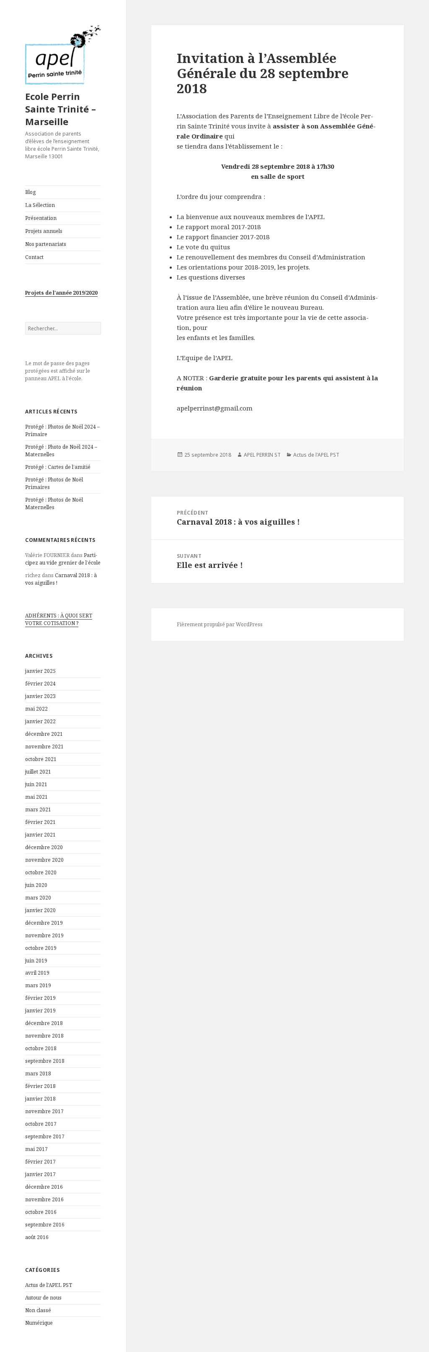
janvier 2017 (40, 1174)
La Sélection (40, 205)
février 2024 (40, 683)
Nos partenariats (45, 244)
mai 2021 (36, 796)
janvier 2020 (40, 910)
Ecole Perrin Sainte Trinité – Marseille (60, 109)
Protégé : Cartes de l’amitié (57, 467)
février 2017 (40, 1161)
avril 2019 (37, 972)
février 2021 (40, 822)
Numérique (39, 1322)
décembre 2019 (44, 922)
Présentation (41, 218)
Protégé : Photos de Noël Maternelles (54, 503)
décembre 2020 (44, 847)
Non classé (38, 1310)
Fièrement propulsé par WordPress (220, 624)
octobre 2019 (41, 948)
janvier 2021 (40, 834)
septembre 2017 (45, 1136)
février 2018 (40, 1086)
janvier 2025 (40, 671)
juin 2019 (36, 960)
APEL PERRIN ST (262, 454)
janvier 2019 (40, 1010)
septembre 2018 (45, 1060)
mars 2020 (38, 897)
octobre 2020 (41, 872)
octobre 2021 (41, 759)
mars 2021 (38, 809)
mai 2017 (36, 1149)
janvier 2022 (40, 721)
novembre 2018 (44, 1035)
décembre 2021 (44, 733)
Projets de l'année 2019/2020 (61, 292)
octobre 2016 (41, 1212)
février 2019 (40, 998)
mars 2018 (38, 1073)
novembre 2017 (44, 1111)
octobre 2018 (41, 1048)
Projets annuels (43, 231)
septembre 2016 (45, 1224)
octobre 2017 (41, 1123)
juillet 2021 (38, 771)
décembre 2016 (44, 1186)
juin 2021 (36, 784)
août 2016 (37, 1237)
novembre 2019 (44, 935)
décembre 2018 (44, 1023)
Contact (34, 257)
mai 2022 (36, 708)
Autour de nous (43, 1297)
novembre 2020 (44, 859)
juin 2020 (36, 885)
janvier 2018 (40, 1098)
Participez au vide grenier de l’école (63, 559)
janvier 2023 (40, 696)
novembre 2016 (44, 1199)
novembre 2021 (44, 746)
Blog (30, 192)
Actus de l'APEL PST (48, 1285)
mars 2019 (38, 985)
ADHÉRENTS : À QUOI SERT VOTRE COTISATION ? (58, 619)
